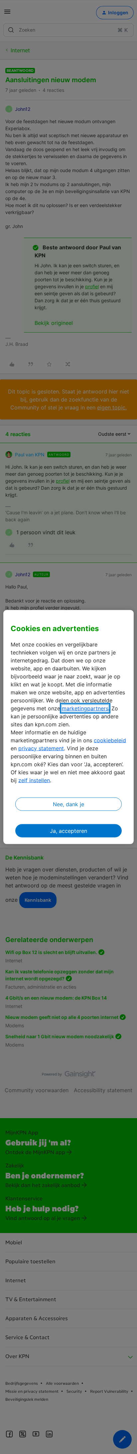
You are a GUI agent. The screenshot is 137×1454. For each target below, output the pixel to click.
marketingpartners (85, 708)
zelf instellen (34, 780)
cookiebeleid (110, 740)
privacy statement (41, 748)
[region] (68, 727)
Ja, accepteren (68, 830)
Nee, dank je (68, 804)
